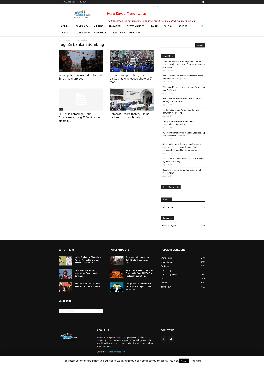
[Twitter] (203, 2)
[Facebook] (199, 2)
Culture (98, 26)
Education (115, 26)
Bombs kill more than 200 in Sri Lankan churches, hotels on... (130, 115)
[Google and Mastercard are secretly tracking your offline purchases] (116, 287)
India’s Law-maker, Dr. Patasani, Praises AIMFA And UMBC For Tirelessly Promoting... (140, 273)
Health (154, 26)
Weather (118, 32)
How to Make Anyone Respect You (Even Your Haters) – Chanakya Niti (182, 100)
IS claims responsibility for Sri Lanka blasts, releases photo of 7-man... (131, 78)
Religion (183, 26)
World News (100, 32)
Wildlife (133, 32)
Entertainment (135, 26)
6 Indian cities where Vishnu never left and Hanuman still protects (181, 111)
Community (82, 26)
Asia (60, 70)
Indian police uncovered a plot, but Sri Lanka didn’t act (80, 76)
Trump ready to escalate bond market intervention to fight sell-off (179, 122)
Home (61, 40)
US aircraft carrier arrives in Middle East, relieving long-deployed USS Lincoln (184, 134)
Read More (195, 361)
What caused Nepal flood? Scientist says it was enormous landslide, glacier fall (183, 77)
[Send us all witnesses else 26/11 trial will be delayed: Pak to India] (116, 260)
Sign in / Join (84, 2)
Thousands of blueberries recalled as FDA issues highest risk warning (183, 160)
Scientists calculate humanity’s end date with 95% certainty (182, 171)
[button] (202, 26)
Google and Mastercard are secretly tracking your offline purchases (138, 286)
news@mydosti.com (117, 351)
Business (65, 26)
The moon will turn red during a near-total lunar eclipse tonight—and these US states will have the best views (184, 64)
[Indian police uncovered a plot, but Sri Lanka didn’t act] (81, 61)
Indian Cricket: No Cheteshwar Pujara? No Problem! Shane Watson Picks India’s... (88, 260)
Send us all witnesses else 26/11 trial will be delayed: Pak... (137, 260)
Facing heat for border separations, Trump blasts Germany (86, 273)
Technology (80, 32)
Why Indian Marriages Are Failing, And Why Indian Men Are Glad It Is (184, 88)
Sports (64, 32)
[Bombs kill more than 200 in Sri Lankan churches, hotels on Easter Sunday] (132, 99)
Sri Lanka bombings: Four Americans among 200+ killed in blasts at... (79, 117)
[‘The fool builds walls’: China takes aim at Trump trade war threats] (65, 287)
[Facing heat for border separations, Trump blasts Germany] (65, 274)
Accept (184, 361)
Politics (168, 26)
